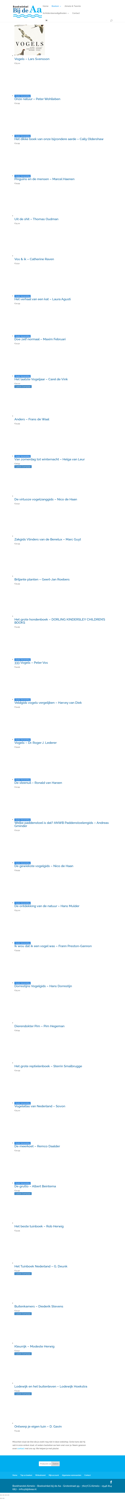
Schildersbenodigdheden (55, 13)
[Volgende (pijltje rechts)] (3, 1498)
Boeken (55, 6)
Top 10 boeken (26, 1475)
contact (20, 1448)
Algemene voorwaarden (71, 1475)
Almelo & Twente (73, 6)
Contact (76, 13)
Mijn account (54, 1475)
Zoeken (55, 1464)
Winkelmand (40, 1475)
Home (45, 6)
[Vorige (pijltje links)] (1, 1498)
